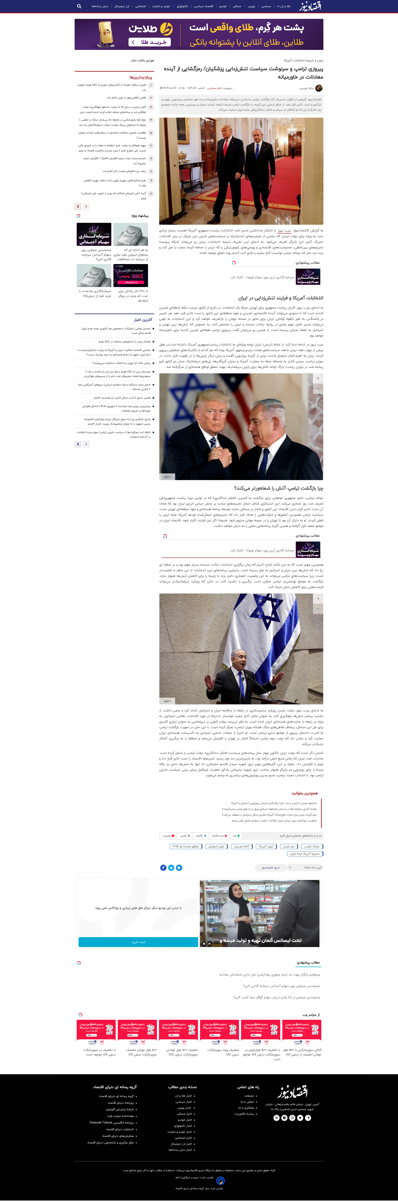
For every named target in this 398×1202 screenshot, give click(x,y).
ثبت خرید (138, 942)
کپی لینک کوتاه (313, 867)
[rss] (277, 1118)
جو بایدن (288, 846)
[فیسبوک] (163, 868)
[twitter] (300, 1118)
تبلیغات (249, 1096)
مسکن (237, 6)
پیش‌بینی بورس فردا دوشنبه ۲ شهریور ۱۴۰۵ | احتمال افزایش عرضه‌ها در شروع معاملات (116, 408)
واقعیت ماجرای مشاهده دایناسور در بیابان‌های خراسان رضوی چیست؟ (112, 135)
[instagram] (292, 1118)
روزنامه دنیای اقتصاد (121, 1103)
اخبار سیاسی (214, 88)
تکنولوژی (182, 6)
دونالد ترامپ (312, 846)
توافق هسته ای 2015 (186, 846)
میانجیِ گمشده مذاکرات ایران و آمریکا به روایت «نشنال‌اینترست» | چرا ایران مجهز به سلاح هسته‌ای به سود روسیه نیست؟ (114, 352)
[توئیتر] (171, 868)
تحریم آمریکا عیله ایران (305, 854)
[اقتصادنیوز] (292, 1092)
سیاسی (266, 6)
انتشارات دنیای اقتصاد (120, 1129)
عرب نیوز (284, 230)
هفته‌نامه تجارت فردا (120, 1116)
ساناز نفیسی (307, 88)
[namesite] (309, 6)
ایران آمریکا (266, 846)
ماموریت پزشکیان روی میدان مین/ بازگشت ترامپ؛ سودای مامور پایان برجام (274, 821)
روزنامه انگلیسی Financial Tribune (112, 1123)
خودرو (223, 6)
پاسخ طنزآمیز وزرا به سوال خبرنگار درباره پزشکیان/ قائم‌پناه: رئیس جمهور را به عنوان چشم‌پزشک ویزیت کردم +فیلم (117, 422)
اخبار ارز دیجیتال (181, 1144)
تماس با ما (247, 1102)
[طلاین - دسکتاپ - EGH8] (199, 34)
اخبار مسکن (184, 1114)
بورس (251, 6)
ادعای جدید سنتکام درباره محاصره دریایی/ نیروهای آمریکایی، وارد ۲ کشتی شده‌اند (114, 387)
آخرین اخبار (143, 319)
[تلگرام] (179, 868)
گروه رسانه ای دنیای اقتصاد (116, 1096)
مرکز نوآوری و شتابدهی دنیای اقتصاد (110, 1143)
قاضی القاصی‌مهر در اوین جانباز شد (126, 98)
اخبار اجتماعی (183, 1138)
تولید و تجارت (161, 6)
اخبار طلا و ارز (183, 1096)
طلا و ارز (285, 6)
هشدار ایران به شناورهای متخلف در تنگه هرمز (124, 342)
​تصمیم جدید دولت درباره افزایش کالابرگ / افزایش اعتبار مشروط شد (114, 161)
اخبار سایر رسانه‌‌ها (180, 1150)
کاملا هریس (241, 846)
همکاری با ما (246, 1108)
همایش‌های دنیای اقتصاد (118, 1136)
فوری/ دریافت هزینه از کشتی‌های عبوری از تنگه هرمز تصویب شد (111, 87)
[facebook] (308, 1118)
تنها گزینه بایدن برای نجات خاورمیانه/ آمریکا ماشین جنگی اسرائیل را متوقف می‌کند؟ (269, 815)
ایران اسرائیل (216, 846)
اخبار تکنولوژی (183, 1126)
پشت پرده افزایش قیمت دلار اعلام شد (124, 171)
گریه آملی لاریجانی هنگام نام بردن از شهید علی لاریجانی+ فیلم (113, 196)
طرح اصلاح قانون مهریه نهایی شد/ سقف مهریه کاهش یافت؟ (115, 183)
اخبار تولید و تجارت (179, 1132)
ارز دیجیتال (122, 6)
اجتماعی (140, 6)
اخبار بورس (184, 1108)
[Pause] (203, 943)
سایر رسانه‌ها (100, 6)
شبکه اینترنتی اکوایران (120, 1109)
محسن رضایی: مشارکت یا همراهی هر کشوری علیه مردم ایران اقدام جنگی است (115, 331)
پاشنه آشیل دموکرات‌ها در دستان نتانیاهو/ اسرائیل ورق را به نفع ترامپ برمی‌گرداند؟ (269, 809)
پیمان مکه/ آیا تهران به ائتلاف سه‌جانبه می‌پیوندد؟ (121, 363)
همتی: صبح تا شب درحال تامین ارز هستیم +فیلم (122, 398)
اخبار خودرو (185, 1120)
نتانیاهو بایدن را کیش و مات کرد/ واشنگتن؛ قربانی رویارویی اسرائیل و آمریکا (274, 803)
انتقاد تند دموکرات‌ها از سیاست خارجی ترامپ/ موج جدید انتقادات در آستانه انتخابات (113, 435)
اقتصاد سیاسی (203, 6)
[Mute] (209, 943)
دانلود (167, 476)
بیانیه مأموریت (244, 1114)
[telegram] (284, 1118)
